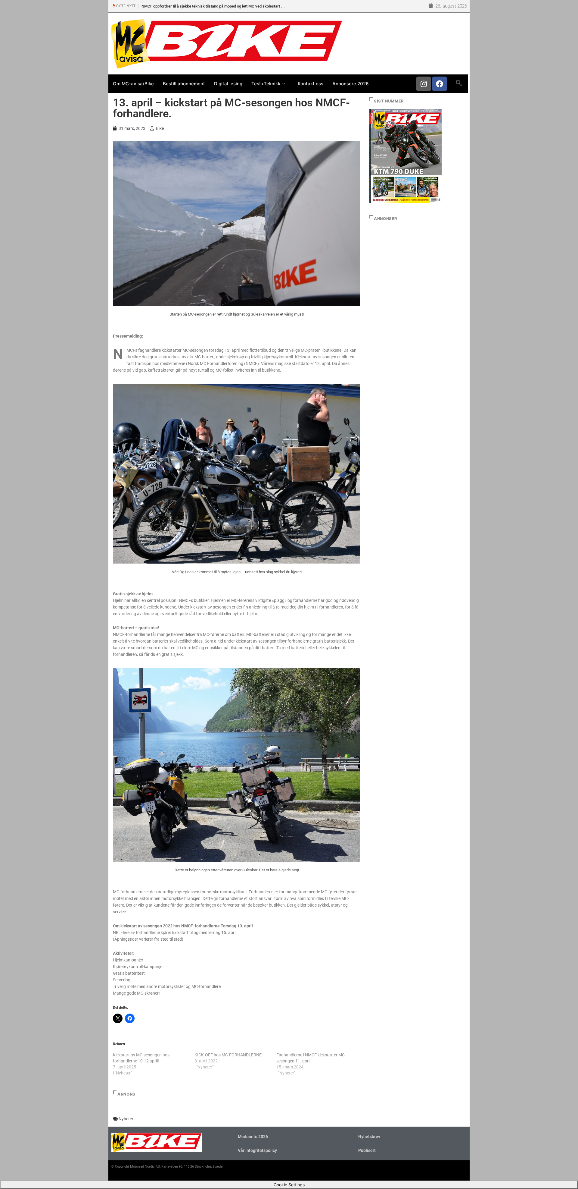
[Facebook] (439, 84)
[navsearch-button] (458, 83)
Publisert (367, 1150)
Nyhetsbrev (369, 1136)
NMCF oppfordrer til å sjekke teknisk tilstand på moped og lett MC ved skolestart (210, 6)
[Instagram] (423, 84)
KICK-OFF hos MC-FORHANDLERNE (228, 1054)
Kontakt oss (310, 84)
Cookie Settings (289, 1184)
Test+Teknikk (265, 84)
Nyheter (126, 1118)
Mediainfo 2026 (253, 1136)
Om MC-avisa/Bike (133, 84)
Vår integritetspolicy (257, 1150)
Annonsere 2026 (350, 84)
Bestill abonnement (184, 84)
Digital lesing (228, 84)
